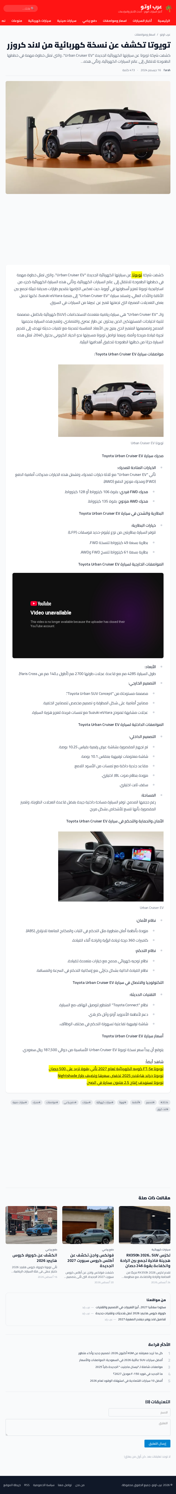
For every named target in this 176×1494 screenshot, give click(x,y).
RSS (27, 1485)
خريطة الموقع (12, 1485)
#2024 (164, 1102)
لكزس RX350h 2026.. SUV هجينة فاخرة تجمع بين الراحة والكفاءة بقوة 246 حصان (145, 1260)
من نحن (80, 1485)
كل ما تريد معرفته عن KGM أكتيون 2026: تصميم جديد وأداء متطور (120, 1353)
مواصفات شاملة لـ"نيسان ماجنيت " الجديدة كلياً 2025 (129, 1367)
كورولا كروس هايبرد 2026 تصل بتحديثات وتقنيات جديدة (131, 1313)
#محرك (36, 1102)
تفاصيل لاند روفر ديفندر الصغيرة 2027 (142, 1319)
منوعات (16, 20)
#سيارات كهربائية (105, 1102)
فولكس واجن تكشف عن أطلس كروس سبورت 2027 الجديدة (90, 1260)
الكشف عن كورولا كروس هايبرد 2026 (34, 1258)
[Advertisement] (88, 229)
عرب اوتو (165, 34)
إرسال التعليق (157, 1443)
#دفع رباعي (70, 1102)
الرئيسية (164, 20)
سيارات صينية (66, 20)
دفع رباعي (89, 20)
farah (167, 70)
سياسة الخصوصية (44, 1485)
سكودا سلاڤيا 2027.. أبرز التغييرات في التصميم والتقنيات (131, 1307)
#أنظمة (136, 1102)
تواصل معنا (65, 1485)
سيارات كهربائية (39, 20)
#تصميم (150, 1102)
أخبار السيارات (142, 20)
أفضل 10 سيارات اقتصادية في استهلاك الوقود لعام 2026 (126, 1381)
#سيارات (86, 1102)
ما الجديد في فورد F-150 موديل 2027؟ (138, 1374)
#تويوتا (122, 1102)
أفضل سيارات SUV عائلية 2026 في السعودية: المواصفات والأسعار (121, 1360)
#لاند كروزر (163, 1109)
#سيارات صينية (20, 1102)
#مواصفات (52, 1102)
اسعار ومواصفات (115, 20)
